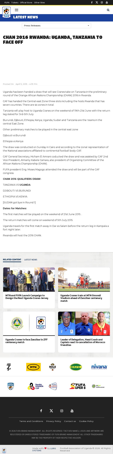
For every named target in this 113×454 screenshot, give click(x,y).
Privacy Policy (53, 421)
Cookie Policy (86, 421)
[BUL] (78, 367)
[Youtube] (107, 2)
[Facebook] (92, 2)
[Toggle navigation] (16, 10)
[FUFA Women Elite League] (15, 386)
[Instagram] (102, 2)
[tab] (13, 260)
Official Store (26, 2)
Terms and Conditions (31, 421)
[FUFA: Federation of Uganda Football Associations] (6, 13)
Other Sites (39, 2)
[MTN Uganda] (35, 367)
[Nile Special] (57, 367)
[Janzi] (14, 367)
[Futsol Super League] (98, 386)
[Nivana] (100, 367)
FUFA (7, 2)
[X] (97, 2)
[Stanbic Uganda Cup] (35, 386)
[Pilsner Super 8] (77, 386)
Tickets (14, 2)
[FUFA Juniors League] (56, 386)
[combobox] (56, 25)
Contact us (70, 421)
